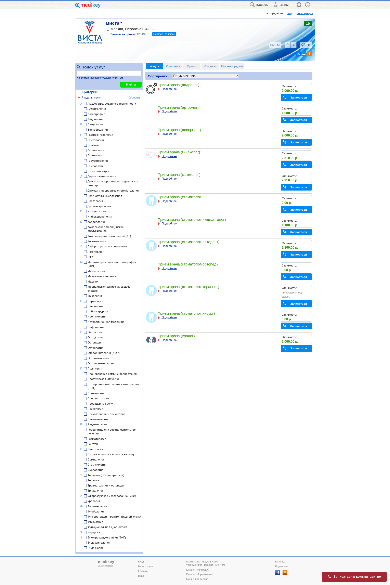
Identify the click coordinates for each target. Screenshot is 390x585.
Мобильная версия (197, 579)
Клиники (143, 571)
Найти (131, 84)
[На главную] (88, 7)
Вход (290, 13)
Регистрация (305, 13)
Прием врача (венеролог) (179, 130)
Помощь (280, 561)
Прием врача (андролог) (178, 85)
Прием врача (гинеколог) (179, 152)
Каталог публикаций (197, 569)
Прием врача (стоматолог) (180, 197)
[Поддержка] (299, 5)
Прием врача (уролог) (176, 336)
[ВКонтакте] (298, 53)
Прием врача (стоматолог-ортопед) (188, 264)
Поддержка (281, 566)
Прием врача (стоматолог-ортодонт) (188, 242)
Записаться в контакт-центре (357, 576)
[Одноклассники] (309, 53)
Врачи (141, 575)
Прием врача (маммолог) (179, 175)
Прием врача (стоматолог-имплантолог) (192, 220)
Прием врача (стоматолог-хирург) (186, 313)
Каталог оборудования (199, 574)
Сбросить (134, 97)
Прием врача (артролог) (178, 107)
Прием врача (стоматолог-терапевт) (188, 287)
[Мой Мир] (303, 53)
